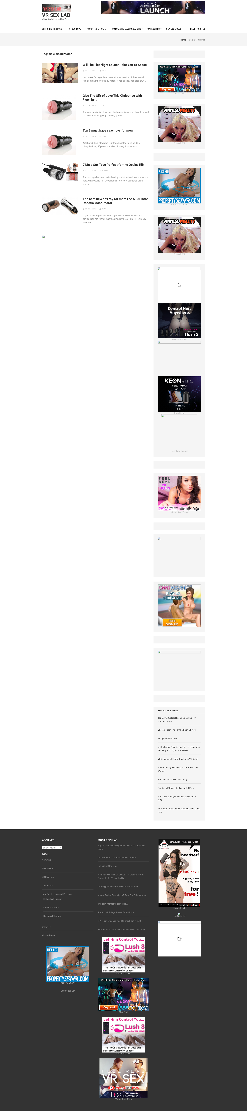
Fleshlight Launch (179, 90)
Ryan (104, 136)
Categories (153, 29)
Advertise (46, 915)
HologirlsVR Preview (167, 793)
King (104, 71)
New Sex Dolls (173, 29)
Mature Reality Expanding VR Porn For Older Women (122, 950)
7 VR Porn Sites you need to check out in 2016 (119, 976)
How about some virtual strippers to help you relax (121, 984)
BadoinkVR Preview (52, 971)
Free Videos (47, 923)
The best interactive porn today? (173, 834)
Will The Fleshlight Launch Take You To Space (115, 65)
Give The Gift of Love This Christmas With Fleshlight (112, 97)
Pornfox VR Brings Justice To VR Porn (176, 843)
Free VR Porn (195, 29)
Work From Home (96, 29)
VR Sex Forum (48, 990)
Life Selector (179, 971)
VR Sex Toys (75, 29)
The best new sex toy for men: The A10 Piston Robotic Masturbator (116, 201)
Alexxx (105, 171)
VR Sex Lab (56, 15)
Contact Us (47, 940)
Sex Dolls (46, 981)
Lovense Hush (179, 387)
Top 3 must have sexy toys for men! (108, 130)
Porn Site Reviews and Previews (57, 949)
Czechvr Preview (51, 962)
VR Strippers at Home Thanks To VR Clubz (178, 814)
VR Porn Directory (52, 29)
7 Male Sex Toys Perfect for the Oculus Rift (113, 165)
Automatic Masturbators (126, 29)
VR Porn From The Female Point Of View (177, 785)
